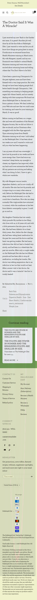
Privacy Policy (7, 394)
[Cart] (33, 13)
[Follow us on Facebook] (4, 445)
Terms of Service (8, 398)
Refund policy (7, 403)
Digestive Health (15, 297)
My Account (25, 384)
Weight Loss (13, 306)
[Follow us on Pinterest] (14, 445)
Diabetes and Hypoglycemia (19, 294)
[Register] (31, 476)
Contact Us (6, 378)
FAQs (23, 410)
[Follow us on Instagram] (9, 445)
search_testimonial (16, 303)
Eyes (24, 297)
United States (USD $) (11, 485)
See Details (19, 5)
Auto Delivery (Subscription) (26, 389)
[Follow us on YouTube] (4, 450)
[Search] (7, 12)
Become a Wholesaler (25, 404)
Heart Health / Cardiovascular (20, 300)
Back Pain (12, 291)
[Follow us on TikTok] (9, 450)
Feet (29, 297)
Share (4, 311)
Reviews (24, 414)
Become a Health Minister (27, 397)
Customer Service (9, 383)
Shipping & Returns (6, 388)
